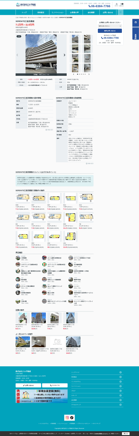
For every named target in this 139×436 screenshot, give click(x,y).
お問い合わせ (108, 12)
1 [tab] (77, 74)
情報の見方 (50, 129)
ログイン (116, 5)
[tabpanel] (81, 53)
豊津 (76, 87)
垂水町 (26, 30)
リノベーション (58, 12)
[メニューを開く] (120, 12)
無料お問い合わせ (110, 31)
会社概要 (91, 12)
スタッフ (74, 395)
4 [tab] (83, 74)
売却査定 (40, 12)
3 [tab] (81, 74)
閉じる (126, 433)
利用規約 (72, 423)
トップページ (75, 372)
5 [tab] (85, 74)
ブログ (73, 391)
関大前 (77, 89)
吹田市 (22, 30)
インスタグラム (76, 381)
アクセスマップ (76, 404)
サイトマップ (96, 423)
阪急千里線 (70, 87)
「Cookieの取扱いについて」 (101, 433)
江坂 (79, 85)
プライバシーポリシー (84, 423)
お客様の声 (74, 12)
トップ (24, 12)
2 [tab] (79, 74)
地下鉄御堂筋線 (71, 85)
